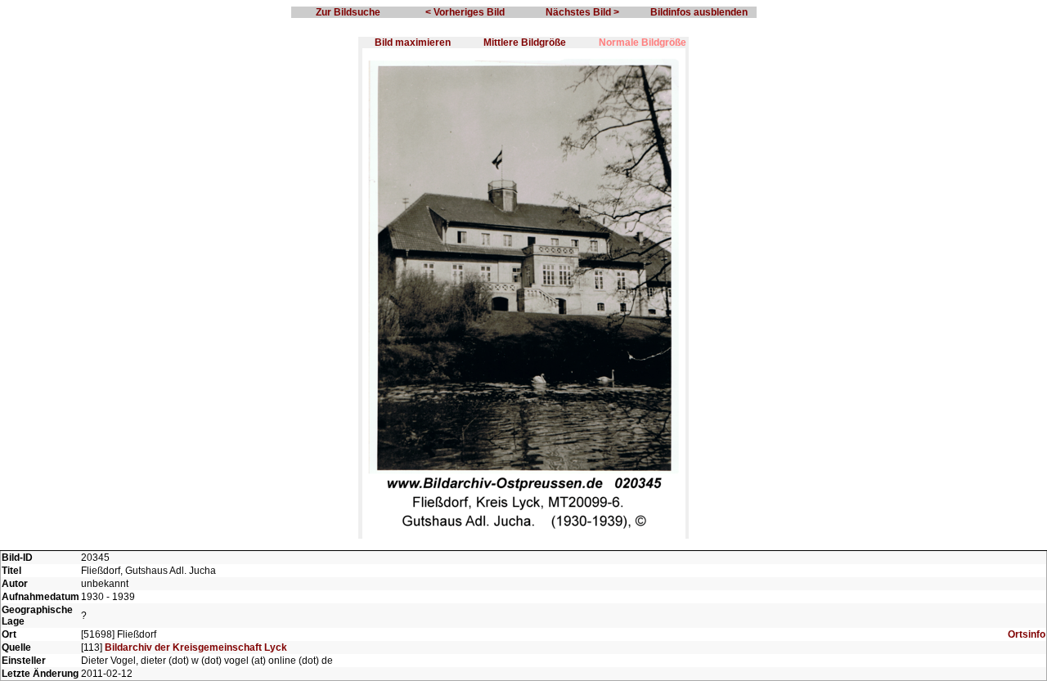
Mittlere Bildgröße (524, 42)
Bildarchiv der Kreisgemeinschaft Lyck (196, 647)
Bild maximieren (413, 42)
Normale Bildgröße (642, 42)
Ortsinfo (1026, 634)
